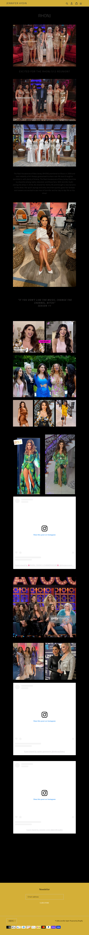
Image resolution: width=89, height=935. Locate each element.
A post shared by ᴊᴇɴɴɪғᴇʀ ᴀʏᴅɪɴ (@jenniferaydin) (44, 830)
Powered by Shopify (76, 921)
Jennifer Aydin (16, 3)
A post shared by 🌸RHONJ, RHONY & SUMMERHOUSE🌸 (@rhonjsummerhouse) (45, 565)
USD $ (11, 920)
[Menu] (81, 3)
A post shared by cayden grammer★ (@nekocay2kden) (44, 751)
